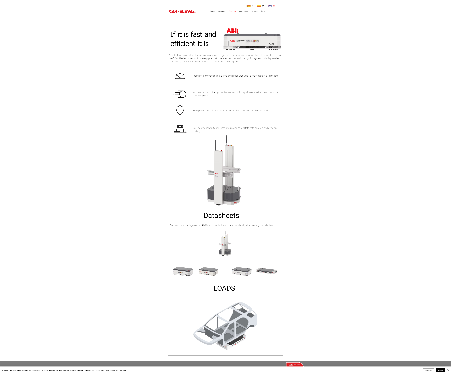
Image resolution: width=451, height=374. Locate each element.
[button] (225, 170)
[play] (278, 353)
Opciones (428, 370)
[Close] (448, 370)
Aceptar (440, 370)
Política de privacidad (118, 370)
